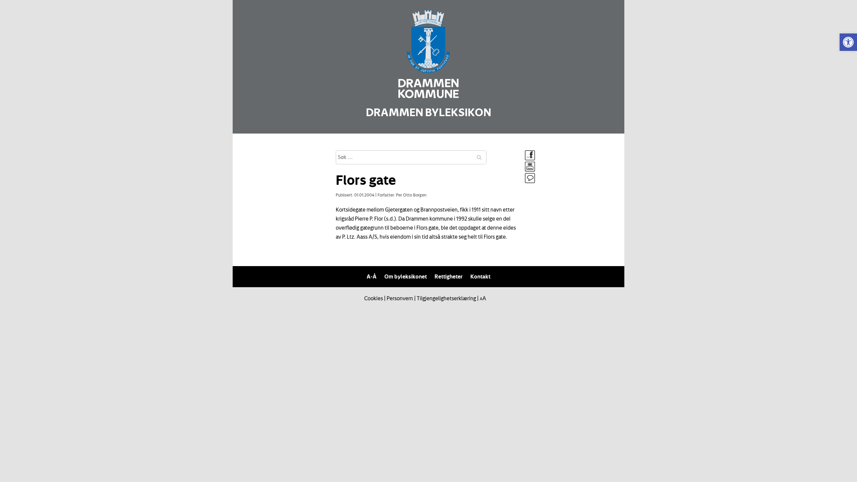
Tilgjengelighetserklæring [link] (446, 298)
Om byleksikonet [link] (405, 276)
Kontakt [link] (480, 276)
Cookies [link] (373, 298)
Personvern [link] (400, 298)
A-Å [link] (372, 276)
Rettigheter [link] (449, 276)
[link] (848, 42)
